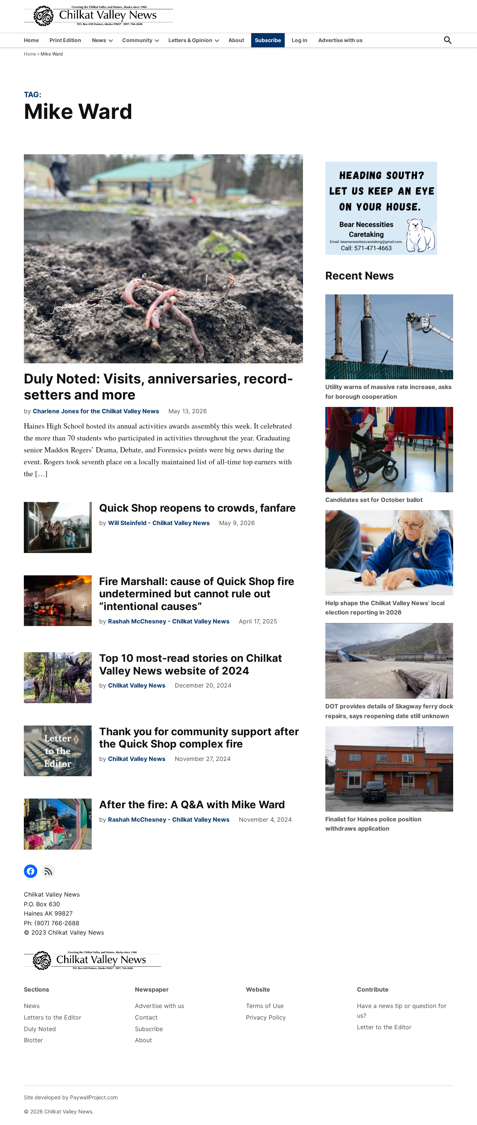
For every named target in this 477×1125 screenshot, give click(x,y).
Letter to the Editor (384, 1027)
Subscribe (268, 40)
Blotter (33, 1040)
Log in (299, 40)
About (236, 40)
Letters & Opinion (190, 40)
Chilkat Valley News (136, 685)
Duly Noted (40, 1029)
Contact (146, 1017)
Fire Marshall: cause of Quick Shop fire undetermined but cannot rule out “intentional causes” (196, 594)
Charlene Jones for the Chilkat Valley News (96, 411)
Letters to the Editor (52, 1017)
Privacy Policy (266, 1017)
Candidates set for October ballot (374, 499)
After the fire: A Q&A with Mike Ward (192, 804)
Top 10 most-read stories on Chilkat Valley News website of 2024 (190, 664)
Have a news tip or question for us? (401, 1010)
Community (137, 40)
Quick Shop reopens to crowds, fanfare (197, 508)
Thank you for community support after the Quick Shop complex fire (199, 737)
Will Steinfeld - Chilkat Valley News (159, 523)
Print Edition (65, 40)
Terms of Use (265, 1005)
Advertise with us (340, 40)
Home (31, 40)
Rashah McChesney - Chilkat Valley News (169, 621)
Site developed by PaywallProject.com (71, 1097)
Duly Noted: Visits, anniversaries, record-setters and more (158, 386)
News (99, 40)
